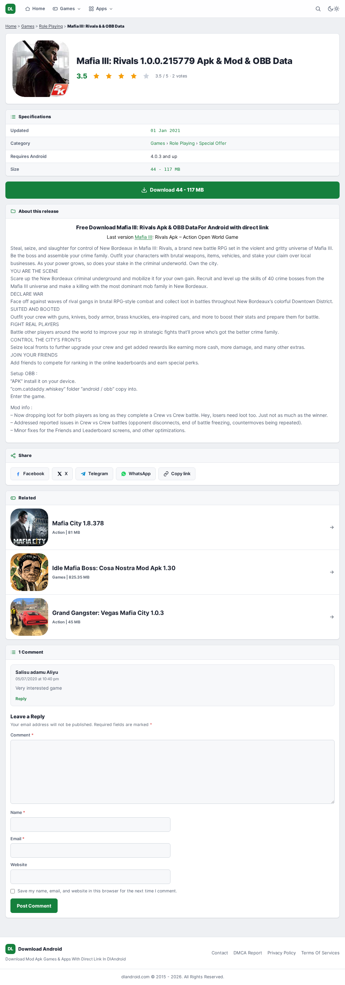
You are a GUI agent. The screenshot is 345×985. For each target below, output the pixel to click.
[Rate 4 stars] (133, 76)
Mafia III (143, 237)
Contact (220, 952)
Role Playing (51, 26)
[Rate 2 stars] (109, 76)
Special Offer (212, 143)
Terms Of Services (320, 952)
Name (17, 812)
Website (18, 864)
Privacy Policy (282, 952)
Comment (22, 734)
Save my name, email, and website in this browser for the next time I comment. (97, 890)
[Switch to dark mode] (333, 9)
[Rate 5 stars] (146, 76)
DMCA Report (247, 952)
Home (38, 8)
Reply (21, 698)
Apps (101, 8)
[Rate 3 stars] (121, 76)
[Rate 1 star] (96, 76)
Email (17, 838)
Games (67, 8)
